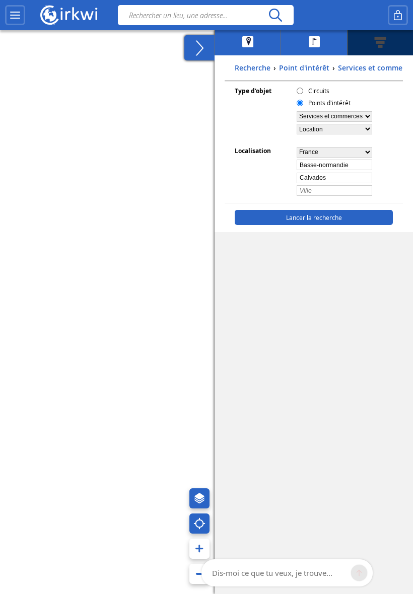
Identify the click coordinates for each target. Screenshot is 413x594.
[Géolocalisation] (199, 523)
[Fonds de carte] (199, 498)
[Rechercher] (275, 15)
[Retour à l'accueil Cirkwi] (69, 15)
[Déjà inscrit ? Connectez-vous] (398, 15)
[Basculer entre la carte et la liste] (199, 47)
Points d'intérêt (329, 103)
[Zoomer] (199, 549)
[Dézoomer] (199, 574)
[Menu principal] (15, 15)
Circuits (318, 91)
